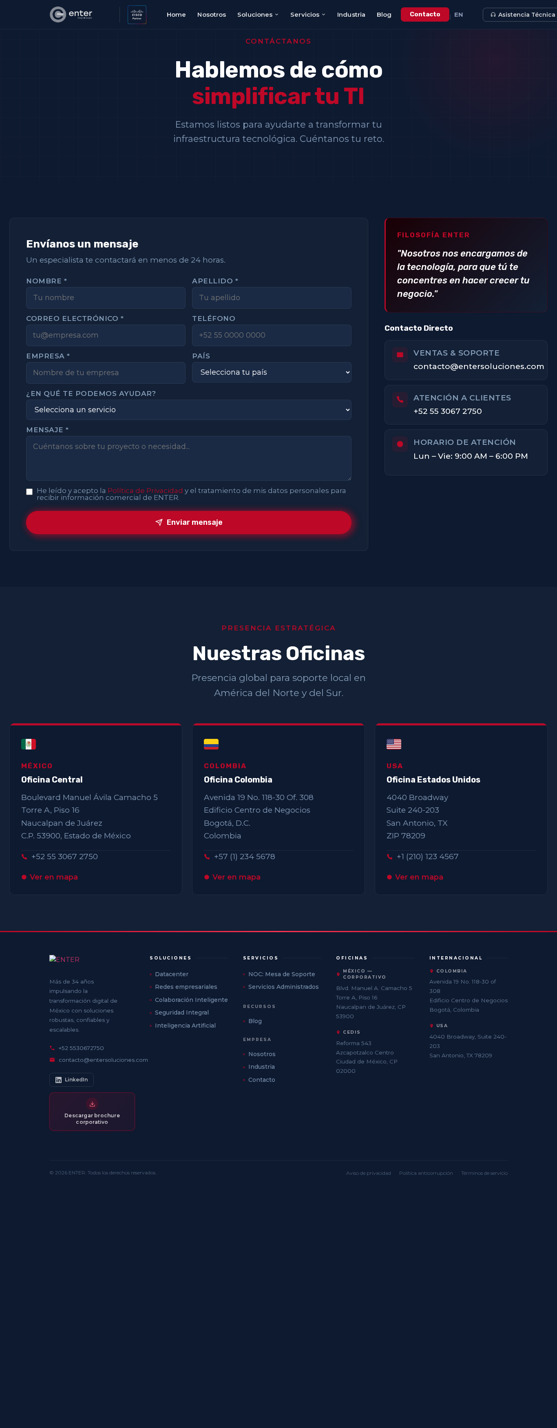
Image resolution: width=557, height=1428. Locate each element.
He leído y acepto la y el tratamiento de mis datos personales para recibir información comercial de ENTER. (191, 494)
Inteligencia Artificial (185, 1025)
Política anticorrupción (426, 1173)
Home (176, 14)
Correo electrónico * (75, 318)
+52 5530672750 (81, 1048)
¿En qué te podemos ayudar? (91, 393)
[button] (189, 958)
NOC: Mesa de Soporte (281, 974)
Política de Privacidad (145, 490)
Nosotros (211, 14)
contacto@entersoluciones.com (478, 366)
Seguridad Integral (182, 1012)
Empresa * (48, 356)
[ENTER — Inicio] (81, 15)
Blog (384, 14)
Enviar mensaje (195, 522)
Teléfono (213, 318)
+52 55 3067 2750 (447, 411)
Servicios (304, 14)
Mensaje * (47, 430)
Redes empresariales (186, 986)
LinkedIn (76, 1080)
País (201, 356)
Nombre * (46, 281)
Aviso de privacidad (368, 1173)
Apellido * (215, 281)
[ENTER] (92, 962)
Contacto (425, 14)
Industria (351, 14)
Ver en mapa (54, 877)
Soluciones (254, 14)
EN (458, 14)
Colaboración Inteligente (191, 1000)
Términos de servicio (484, 1173)
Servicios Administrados (283, 986)
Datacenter (171, 974)
